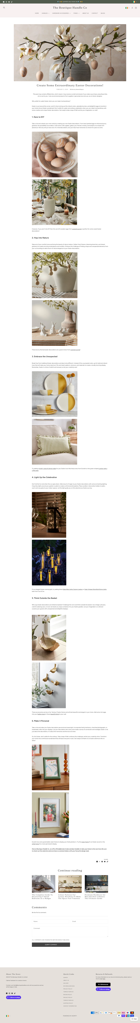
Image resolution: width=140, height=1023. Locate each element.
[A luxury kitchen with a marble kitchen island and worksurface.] (70, 884)
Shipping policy (68, 1003)
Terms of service (68, 1000)
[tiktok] (11, 2)
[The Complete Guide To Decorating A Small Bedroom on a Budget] (43, 884)
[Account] (132, 8)
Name (35, 921)
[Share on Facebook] (97, 861)
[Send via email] (104, 861)
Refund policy (67, 994)
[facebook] (3, 2)
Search (65, 977)
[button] (107, 861)
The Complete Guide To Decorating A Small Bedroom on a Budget (42, 896)
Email (74, 921)
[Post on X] (99, 861)
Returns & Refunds (69, 986)
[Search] (4, 8)
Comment (36, 928)
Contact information (70, 1006)
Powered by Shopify (70, 1016)
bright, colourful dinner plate (47, 468)
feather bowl (41, 714)
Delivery (66, 983)
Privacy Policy (67, 989)
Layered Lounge (77, 229)
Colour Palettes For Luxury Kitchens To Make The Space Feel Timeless (69, 896)
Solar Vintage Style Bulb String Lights (95, 589)
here (104, 978)
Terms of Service (68, 991)
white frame (35, 844)
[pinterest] (9, 2)
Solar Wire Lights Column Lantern (73, 589)
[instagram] (6, 2)
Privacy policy (67, 997)
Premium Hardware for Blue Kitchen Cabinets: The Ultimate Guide (95, 896)
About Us (66, 980)
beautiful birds (54, 714)
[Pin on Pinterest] (102, 861)
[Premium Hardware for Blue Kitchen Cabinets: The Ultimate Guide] (96, 884)
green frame (85, 842)
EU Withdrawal (103, 984)
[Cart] (136, 8)
